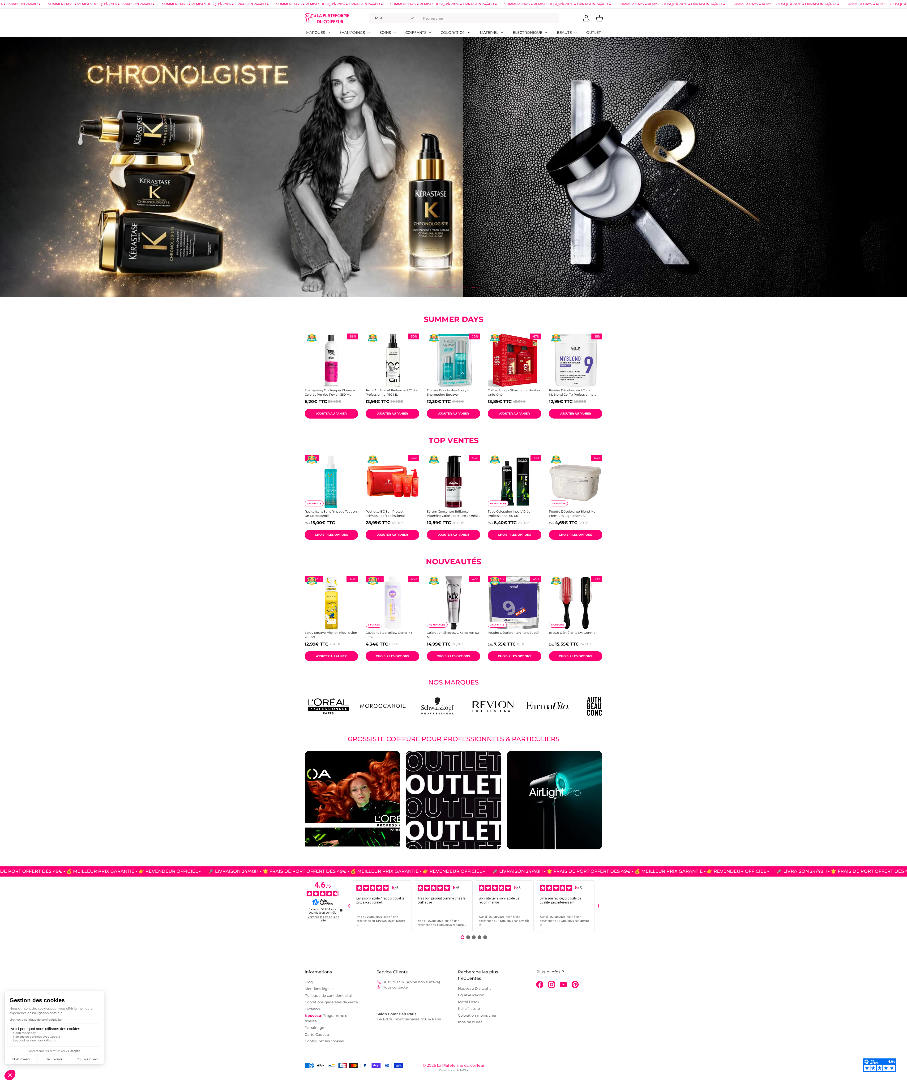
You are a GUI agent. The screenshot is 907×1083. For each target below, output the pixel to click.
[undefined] (341, 910)
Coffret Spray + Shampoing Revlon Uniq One (514, 392)
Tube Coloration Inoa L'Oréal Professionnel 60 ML (509, 513)
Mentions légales (319, 988)
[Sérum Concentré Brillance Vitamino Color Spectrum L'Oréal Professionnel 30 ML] (453, 481)
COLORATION (453, 32)
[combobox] (464, 18)
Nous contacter (395, 987)
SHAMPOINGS (352, 32)
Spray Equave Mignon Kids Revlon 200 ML (331, 635)
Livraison (312, 1009)
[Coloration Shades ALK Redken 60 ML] (453, 602)
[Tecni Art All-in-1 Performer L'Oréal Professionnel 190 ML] (392, 360)
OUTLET (593, 32)
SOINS (385, 32)
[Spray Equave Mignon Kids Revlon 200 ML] (331, 602)
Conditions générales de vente (331, 1002)
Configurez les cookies (324, 1041)
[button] (599, 18)
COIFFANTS (415, 32)
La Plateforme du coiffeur (460, 1065)
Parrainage (314, 1027)
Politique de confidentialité (328, 995)
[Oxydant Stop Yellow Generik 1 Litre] (392, 602)
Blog (309, 982)
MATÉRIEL (489, 32)
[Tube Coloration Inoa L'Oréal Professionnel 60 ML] (514, 481)
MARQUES (315, 32)
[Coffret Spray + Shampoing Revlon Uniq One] (514, 360)
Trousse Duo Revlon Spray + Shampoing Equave (448, 392)
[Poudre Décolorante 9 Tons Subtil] (514, 602)
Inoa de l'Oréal (470, 1022)
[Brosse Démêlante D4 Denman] (575, 602)
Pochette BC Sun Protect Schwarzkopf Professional (385, 513)
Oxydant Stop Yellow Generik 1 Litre (389, 635)
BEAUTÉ (564, 32)
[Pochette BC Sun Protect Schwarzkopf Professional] (392, 481)
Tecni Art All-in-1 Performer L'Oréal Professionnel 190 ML (392, 392)
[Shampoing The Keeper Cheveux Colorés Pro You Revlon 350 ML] (331, 360)
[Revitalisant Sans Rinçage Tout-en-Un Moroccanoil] (331, 481)
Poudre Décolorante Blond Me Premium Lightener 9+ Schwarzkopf (572, 513)
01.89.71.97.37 (394, 982)
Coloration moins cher (477, 1015)
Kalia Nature (469, 1008)
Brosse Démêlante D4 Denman (573, 632)
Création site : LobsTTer (453, 1070)
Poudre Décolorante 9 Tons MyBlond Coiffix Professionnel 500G (572, 392)
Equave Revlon (471, 995)
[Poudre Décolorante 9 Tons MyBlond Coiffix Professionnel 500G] (575, 360)
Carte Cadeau (317, 1034)
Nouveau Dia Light (474, 988)
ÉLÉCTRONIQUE (527, 32)
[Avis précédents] (349, 906)
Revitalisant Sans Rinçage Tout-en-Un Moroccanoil (331, 513)
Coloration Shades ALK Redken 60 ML (453, 635)
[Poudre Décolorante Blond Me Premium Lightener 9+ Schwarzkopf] (575, 481)
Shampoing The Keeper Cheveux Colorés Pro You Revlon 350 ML (330, 392)
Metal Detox (468, 1002)
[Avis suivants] (598, 906)
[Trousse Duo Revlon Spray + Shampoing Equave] (453, 360)
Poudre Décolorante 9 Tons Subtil (513, 632)
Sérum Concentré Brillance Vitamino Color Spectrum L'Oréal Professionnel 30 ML (452, 513)
